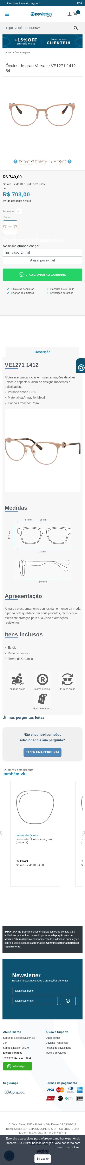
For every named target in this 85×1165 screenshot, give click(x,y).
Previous (15, 161)
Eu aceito (43, 1158)
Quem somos (53, 1037)
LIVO (79, 3)
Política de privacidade (58, 1047)
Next (69, 161)
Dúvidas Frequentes (57, 1042)
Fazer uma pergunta (42, 752)
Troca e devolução (56, 1052)
